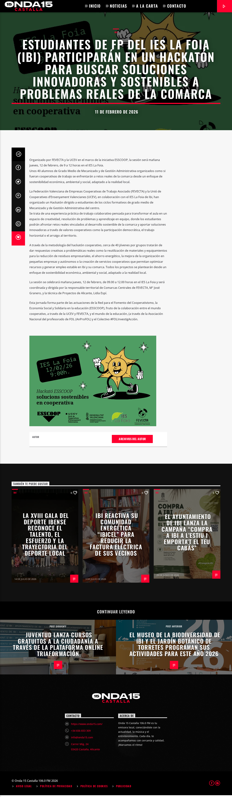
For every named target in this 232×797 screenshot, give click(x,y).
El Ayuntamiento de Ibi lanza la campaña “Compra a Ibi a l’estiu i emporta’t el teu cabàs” (187, 532)
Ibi (115, 32)
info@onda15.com (82, 737)
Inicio (95, 6)
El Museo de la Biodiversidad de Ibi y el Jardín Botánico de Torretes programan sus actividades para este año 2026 (174, 644)
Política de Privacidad (56, 786)
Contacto (176, 6)
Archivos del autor (132, 439)
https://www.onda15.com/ (86, 724)
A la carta (147, 6)
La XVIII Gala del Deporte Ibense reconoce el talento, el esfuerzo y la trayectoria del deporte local (45, 534)
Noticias (118, 6)
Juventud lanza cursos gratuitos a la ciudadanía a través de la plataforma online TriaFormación (58, 644)
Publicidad (123, 786)
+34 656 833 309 (81, 730)
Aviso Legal (24, 786)
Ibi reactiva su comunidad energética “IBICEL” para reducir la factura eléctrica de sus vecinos (116, 534)
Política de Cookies (94, 786)
